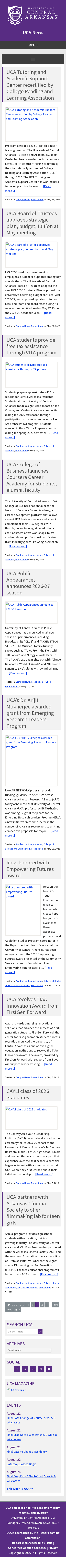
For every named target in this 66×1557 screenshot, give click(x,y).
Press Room (37, 199)
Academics (21, 446)
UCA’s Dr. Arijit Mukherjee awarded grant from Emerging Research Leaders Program (30, 713)
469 (56, 1305)
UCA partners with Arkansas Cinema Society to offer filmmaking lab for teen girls (33, 1210)
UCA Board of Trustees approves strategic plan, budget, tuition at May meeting (32, 223)
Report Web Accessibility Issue (32, 1543)
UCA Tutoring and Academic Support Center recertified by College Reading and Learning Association (30, 85)
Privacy (53, 1548)
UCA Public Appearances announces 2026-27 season (28, 583)
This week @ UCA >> (20, 1489)
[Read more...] (18, 546)
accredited (22, 1533)
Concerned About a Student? (27, 1548)
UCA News (33, 32)
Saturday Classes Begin (21, 1464)
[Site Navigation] (33, 59)
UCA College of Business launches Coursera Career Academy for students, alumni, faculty (31, 477)
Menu (33, 45)
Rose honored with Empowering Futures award (30, 869)
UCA (9, 1533)
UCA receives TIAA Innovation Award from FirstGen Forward (32, 1005)
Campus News (23, 199)
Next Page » (13, 1309)
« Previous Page (15, 1305)
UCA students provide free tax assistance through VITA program (31, 346)
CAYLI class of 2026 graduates (27, 1094)
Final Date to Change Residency (27, 1452)
